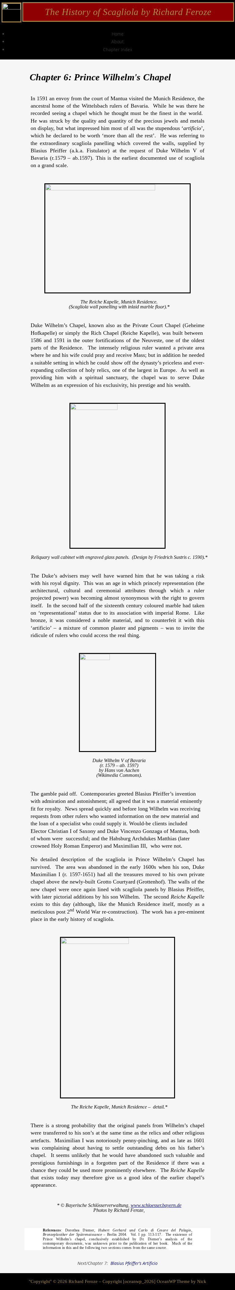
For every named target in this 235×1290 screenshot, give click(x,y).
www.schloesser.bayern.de (156, 1205)
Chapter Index (117, 49)
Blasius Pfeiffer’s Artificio (134, 1263)
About (117, 41)
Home (118, 34)
